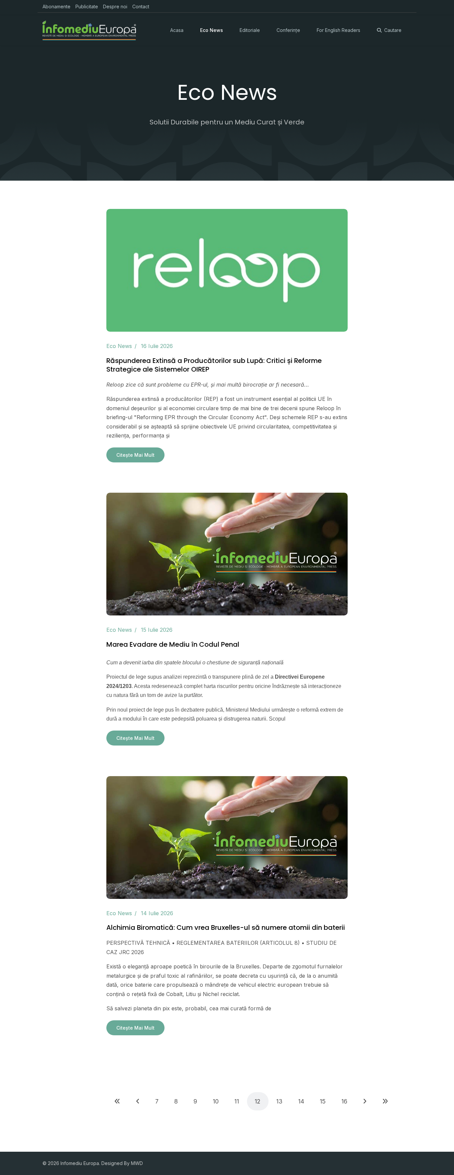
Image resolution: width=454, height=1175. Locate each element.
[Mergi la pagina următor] (365, 1101)
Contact (140, 6)
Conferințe (288, 30)
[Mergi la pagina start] (117, 1101)
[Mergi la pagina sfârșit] (385, 1101)
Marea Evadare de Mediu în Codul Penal (172, 644)
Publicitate (86, 6)
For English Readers (338, 30)
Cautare (392, 30)
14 (301, 1101)
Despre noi (115, 6)
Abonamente (56, 6)
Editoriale (250, 30)
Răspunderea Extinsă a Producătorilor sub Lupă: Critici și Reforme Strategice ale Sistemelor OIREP (214, 365)
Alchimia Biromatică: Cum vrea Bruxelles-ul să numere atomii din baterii (225, 927)
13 (279, 1101)
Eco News (211, 30)
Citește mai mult (135, 455)
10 (216, 1101)
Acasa (176, 30)
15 (323, 1101)
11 (236, 1101)
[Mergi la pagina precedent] (138, 1101)
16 (344, 1101)
